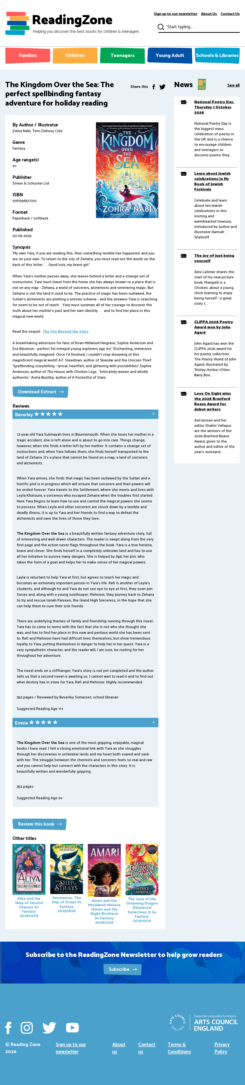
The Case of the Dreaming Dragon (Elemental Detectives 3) (142, 910)
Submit (160, 27)
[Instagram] (27, 1028)
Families (28, 56)
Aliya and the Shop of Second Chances (29, 907)
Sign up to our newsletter (175, 14)
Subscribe (120, 969)
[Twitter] (162, 86)
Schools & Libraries (217, 56)
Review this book (37, 824)
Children (75, 56)
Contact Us (230, 14)
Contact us (146, 1048)
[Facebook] (153, 86)
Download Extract (37, 392)
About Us (209, 14)
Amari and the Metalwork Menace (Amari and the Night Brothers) (104, 912)
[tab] (85, 414)
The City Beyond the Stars (66, 331)
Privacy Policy (222, 1048)
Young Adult (170, 56)
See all (233, 85)
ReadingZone (85, 23)
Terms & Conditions (179, 1048)
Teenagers (122, 56)
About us (118, 1048)
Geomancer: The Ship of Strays (67, 904)
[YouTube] (72, 1028)
